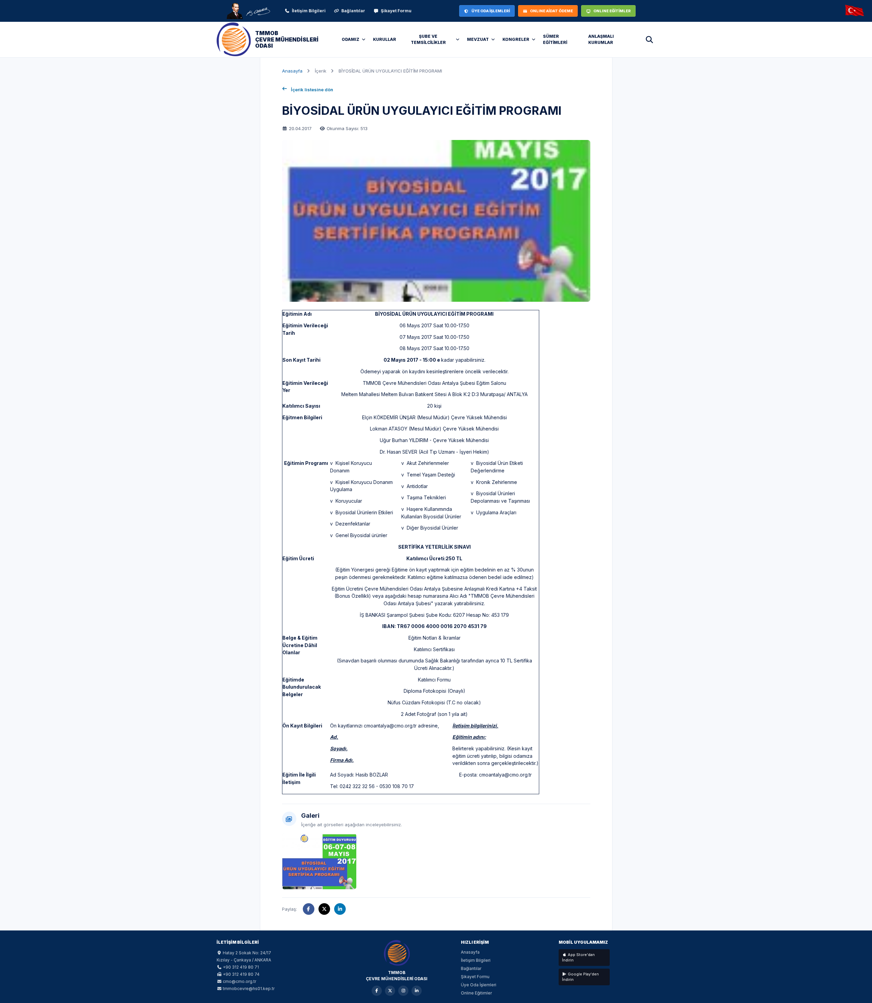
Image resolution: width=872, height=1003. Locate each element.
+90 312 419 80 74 (241, 974)
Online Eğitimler (476, 993)
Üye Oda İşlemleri (478, 984)
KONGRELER (515, 39)
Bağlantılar (353, 10)
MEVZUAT (478, 39)
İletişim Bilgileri (309, 10)
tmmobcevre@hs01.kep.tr (249, 988)
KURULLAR (384, 39)
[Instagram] (403, 991)
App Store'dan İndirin (578, 957)
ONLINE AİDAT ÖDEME (551, 11)
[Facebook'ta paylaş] (308, 909)
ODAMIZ (350, 39)
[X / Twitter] (390, 991)
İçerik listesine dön (312, 89)
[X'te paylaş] (324, 909)
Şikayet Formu (396, 10)
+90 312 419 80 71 (241, 967)
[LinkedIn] (416, 991)
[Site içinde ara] (649, 39)
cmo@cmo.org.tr (239, 981)
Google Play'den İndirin (580, 977)
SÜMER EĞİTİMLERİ (555, 39)
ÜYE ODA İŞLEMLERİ (490, 11)
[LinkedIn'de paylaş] (340, 909)
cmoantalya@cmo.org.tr (390, 725)
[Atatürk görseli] (248, 11)
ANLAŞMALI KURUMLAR (601, 39)
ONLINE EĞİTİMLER (612, 11)
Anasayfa (292, 71)
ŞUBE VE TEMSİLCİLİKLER (428, 39)
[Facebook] (377, 991)
